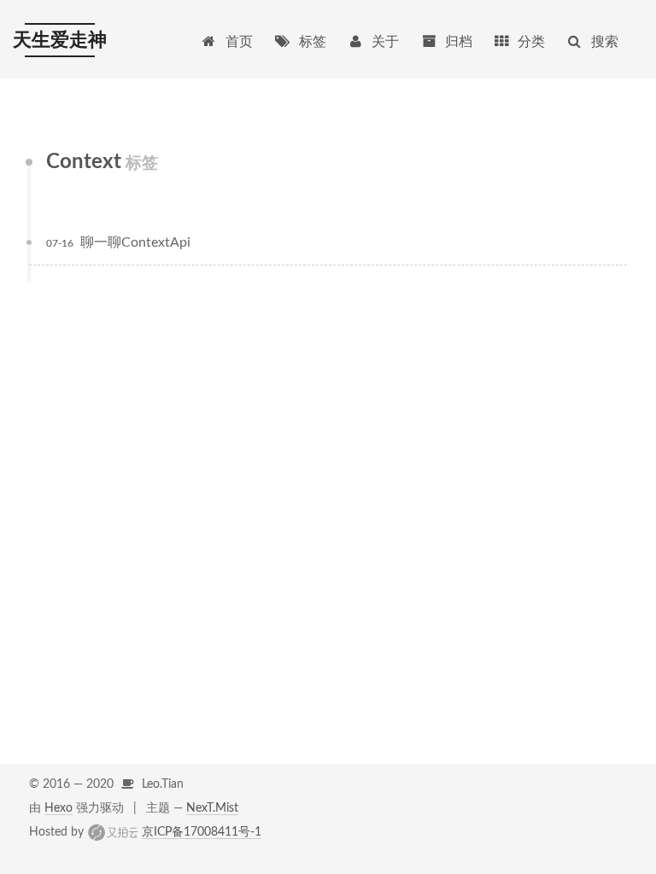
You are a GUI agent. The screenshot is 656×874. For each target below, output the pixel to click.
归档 (458, 42)
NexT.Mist (212, 808)
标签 (312, 42)
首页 (239, 42)
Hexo (58, 808)
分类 (531, 42)
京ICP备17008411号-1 (201, 832)
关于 (385, 42)
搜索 (604, 42)
